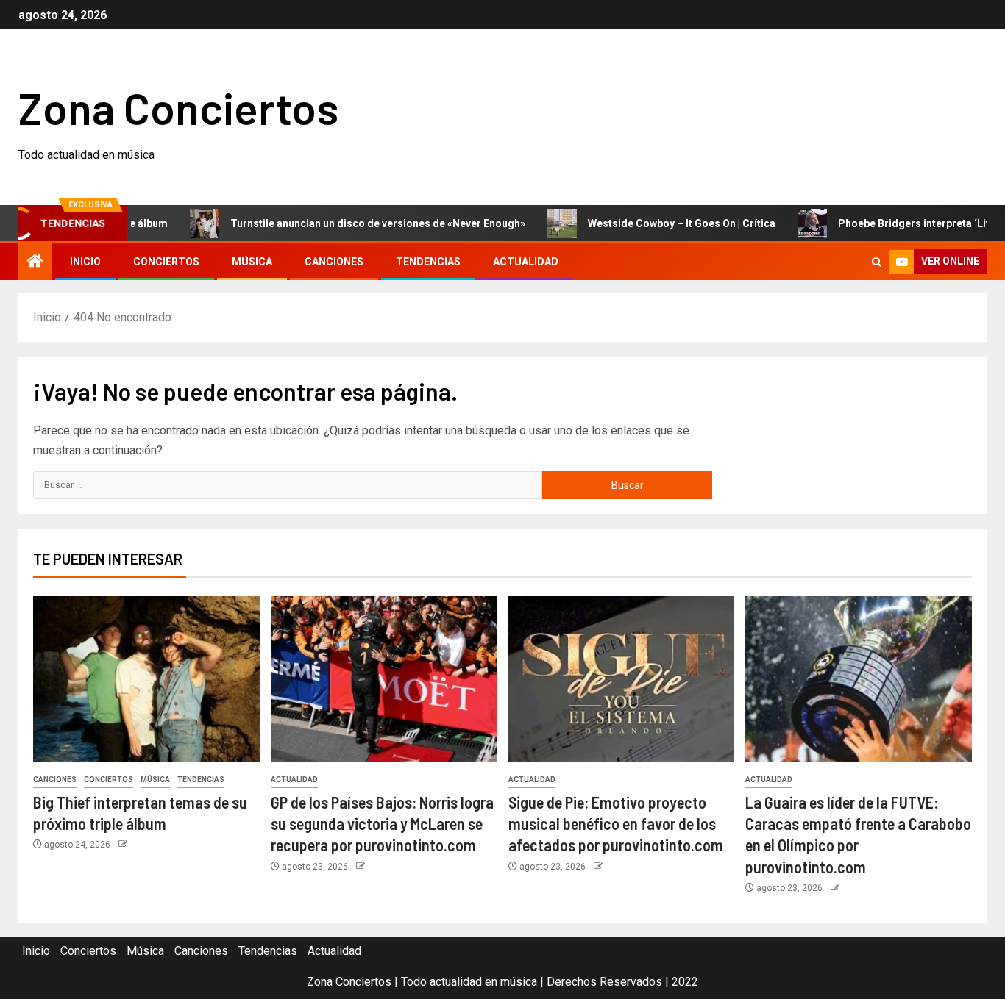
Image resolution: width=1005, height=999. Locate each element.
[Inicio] (35, 262)
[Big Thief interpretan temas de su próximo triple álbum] (146, 679)
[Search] (876, 262)
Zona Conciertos (178, 107)
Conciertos (166, 262)
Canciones (334, 262)
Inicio (85, 262)
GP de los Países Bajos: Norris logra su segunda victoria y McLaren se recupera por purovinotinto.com (382, 823)
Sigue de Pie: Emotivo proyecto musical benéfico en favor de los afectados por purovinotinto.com (615, 823)
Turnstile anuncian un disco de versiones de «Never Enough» (354, 223)
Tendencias (428, 262)
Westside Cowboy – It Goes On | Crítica (658, 223)
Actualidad (525, 262)
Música (252, 262)
